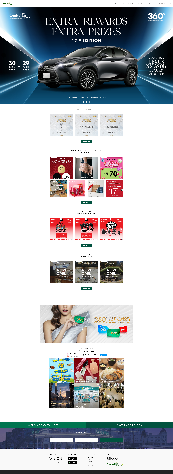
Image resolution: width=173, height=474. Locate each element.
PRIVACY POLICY (93, 465)
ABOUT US (91, 457)
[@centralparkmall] (67, 355)
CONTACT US (91, 461)
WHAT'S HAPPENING (55, 218)
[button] (122, 3)
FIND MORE (86, 141)
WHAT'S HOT (54, 158)
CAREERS (90, 463)
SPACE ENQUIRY (93, 459)
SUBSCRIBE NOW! (111, 440)
